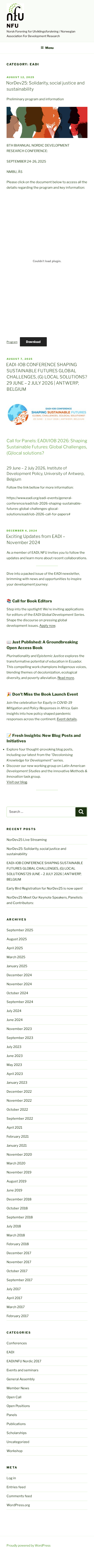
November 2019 (19, 1172)
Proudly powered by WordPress (28, 1545)
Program (12, 342)
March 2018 (16, 1235)
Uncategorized (18, 1442)
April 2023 (15, 1074)
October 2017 (17, 1271)
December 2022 (19, 1092)
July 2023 (14, 1047)
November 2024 (19, 984)
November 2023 (19, 1029)
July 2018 (14, 1226)
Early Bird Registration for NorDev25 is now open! (45, 888)
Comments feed (19, 1496)
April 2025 (15, 948)
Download (33, 342)
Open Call (14, 1397)
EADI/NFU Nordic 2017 (24, 1361)
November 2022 (19, 1101)
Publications (16, 1424)
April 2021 (14, 1128)
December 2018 (19, 1199)
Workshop (15, 1451)
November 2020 (19, 1155)
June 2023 (15, 1056)
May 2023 (14, 1065)
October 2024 (17, 993)
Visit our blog (17, 782)
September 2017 (20, 1280)
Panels (12, 1415)
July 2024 (14, 1011)
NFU (13, 26)
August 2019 (16, 1181)
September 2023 (20, 1038)
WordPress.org (18, 1505)
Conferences (17, 1343)
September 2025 (20, 930)
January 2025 (17, 966)
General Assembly (21, 1379)
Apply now (47, 626)
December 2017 (19, 1253)
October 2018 (17, 1208)
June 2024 (15, 1020)
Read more (65, 678)
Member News (18, 1388)
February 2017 (18, 1316)
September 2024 (20, 1002)
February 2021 (18, 1137)
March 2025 (16, 957)
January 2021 (17, 1146)
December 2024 (19, 975)
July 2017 (14, 1289)
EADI (10, 1352)
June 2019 (14, 1190)
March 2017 (16, 1307)
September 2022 (20, 1119)
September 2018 (20, 1217)
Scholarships (17, 1433)
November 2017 (19, 1262)
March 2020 (16, 1163)
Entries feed (16, 1487)
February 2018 (18, 1244)
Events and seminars (22, 1370)
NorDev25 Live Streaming (27, 840)
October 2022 (17, 1110)
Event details (67, 719)
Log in (11, 1478)
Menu (49, 48)
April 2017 (14, 1298)
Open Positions (18, 1406)
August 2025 (17, 939)
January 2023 (17, 1083)
